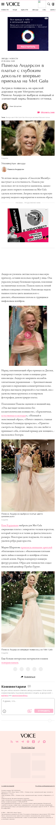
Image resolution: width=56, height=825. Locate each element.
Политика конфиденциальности (45, 786)
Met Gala (18, 117)
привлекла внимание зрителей (36, 547)
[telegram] (22, 741)
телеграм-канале (9, 662)
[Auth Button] (53, 4)
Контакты (28, 747)
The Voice (13, 4)
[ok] (33, 741)
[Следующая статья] (28, 720)
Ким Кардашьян (10, 525)
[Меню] (2, 4)
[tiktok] (39, 741)
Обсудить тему (48, 112)
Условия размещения (7, 786)
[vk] (17, 741)
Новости (14, 59)
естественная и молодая (13, 415)
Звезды (4, 59)
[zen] (28, 741)
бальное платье (44, 117)
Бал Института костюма (30, 117)
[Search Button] (48, 4)
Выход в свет (10, 117)
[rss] (11, 741)
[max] (44, 741)
